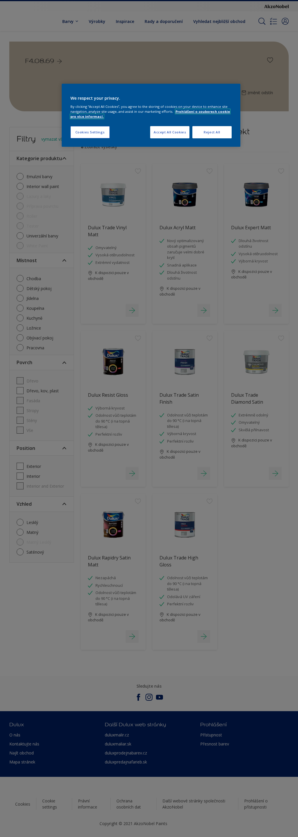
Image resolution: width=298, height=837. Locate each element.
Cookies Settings (90, 132)
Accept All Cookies (170, 132)
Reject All (212, 132)
